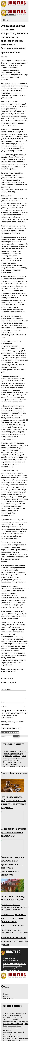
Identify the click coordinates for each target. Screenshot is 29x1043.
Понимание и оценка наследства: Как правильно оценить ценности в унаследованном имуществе (12, 865)
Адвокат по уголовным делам (14, 766)
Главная (6, 994)
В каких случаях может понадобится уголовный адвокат (14, 941)
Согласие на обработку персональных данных (11, 969)
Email (3, 706)
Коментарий (6, 689)
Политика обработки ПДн (12, 966)
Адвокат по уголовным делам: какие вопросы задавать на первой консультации (14, 758)
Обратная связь (9, 958)
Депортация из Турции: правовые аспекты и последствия (14, 832)
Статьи (6, 996)
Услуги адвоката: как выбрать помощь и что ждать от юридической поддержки (13, 802)
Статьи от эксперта (10, 960)
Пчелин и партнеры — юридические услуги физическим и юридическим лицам (13, 920)
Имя (3, 702)
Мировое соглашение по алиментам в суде (12, 763)
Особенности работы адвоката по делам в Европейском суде (15, 753)
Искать (16, 736)
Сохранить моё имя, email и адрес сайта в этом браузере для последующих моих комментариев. (14, 714)
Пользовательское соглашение (14, 964)
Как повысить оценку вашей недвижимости (13, 897)
